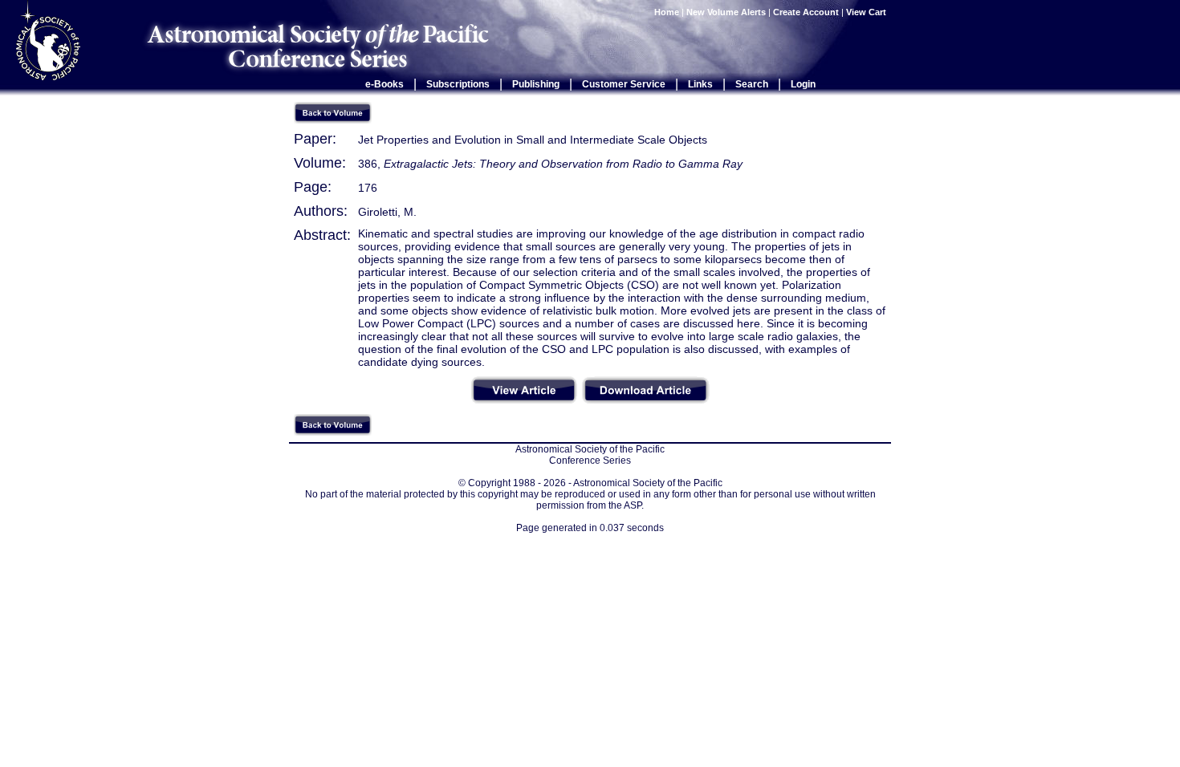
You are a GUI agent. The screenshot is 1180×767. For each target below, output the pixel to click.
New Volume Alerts (726, 12)
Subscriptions (458, 84)
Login (803, 84)
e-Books (384, 84)
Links (700, 84)
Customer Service (623, 84)
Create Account (806, 12)
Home (666, 12)
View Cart (867, 12)
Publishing (535, 84)
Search (751, 84)
